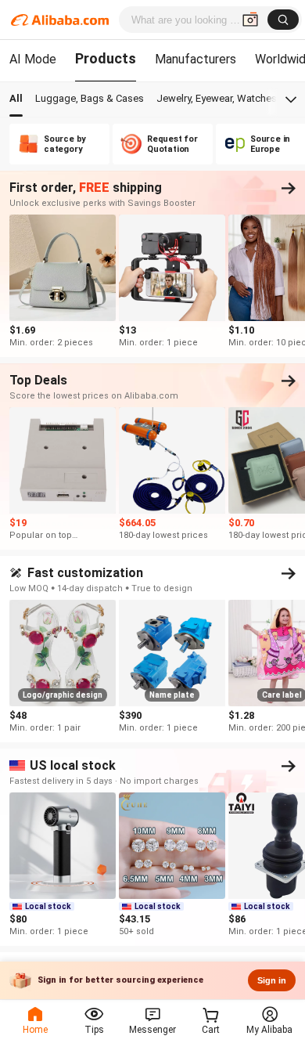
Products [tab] (105, 58)
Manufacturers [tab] (195, 59)
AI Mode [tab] (32, 59)
